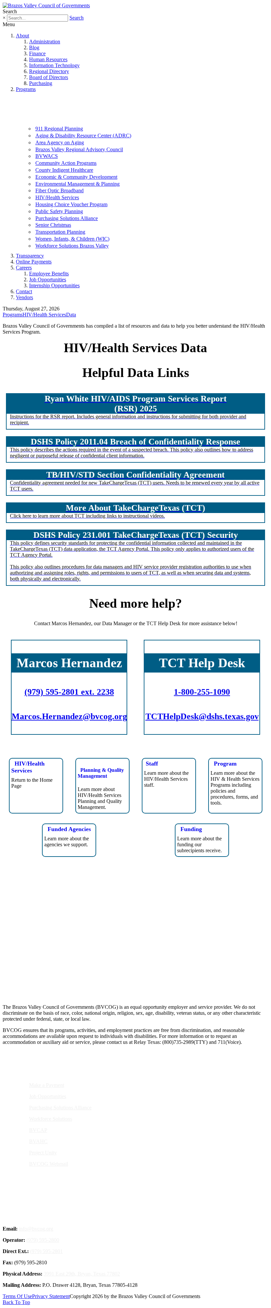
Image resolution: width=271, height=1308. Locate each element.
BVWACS (46, 156)
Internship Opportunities (54, 285)
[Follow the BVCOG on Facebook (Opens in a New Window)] (124, 976)
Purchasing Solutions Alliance (66, 218)
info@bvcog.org (36, 1229)
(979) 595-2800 (42, 1240)
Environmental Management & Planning (77, 184)
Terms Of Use (17, 1296)
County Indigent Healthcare (64, 170)
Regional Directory (49, 71)
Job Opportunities (47, 279)
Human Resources (48, 59)
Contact (24, 291)
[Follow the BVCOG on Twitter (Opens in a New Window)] (139, 976)
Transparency (30, 255)
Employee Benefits (49, 273)
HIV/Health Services (57, 197)
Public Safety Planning (59, 211)
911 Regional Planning (59, 128)
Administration (44, 41)
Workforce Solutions (50, 1119)
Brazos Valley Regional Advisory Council (79, 149)
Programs (26, 89)
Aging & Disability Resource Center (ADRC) (83, 135)
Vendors (24, 297)
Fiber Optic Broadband (59, 190)
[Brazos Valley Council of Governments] (46, 5)
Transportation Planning (60, 232)
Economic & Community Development (76, 177)
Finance (37, 53)
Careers (24, 267)
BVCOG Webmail (48, 1164)
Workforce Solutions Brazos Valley (72, 246)
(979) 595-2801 (46, 1251)
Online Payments (34, 261)
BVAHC (38, 1141)
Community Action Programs (66, 163)
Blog (34, 47)
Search (76, 18)
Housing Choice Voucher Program (71, 204)
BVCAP (38, 1130)
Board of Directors (48, 77)
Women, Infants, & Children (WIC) (72, 239)
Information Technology (54, 65)
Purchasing (40, 83)
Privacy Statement (51, 1296)
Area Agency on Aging (59, 142)
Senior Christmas (53, 225)
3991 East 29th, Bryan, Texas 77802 (82, 1274)
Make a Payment (46, 1085)
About (22, 35)
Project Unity (43, 1152)
